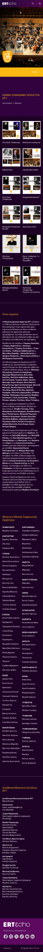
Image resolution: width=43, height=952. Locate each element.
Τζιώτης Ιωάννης (9, 605)
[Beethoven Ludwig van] (32, 130)
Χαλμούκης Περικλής (30, 557)
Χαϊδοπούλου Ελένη (30, 552)
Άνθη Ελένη (26, 680)
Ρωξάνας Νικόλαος (29, 662)
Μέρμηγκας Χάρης (29, 539)
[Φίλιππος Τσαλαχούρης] (11, 244)
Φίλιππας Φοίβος (9, 670)
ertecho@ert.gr (20, 931)
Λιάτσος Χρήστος (29, 741)
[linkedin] (32, 936)
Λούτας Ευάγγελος (9, 566)
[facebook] (6, 936)
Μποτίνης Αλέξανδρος (11, 748)
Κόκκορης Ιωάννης (29, 719)
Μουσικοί (18, 103)
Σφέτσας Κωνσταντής (11, 761)
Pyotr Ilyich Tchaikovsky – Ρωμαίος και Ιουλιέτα (31, 290)
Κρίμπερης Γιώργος (29, 723)
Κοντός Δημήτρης (29, 763)
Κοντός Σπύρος (28, 601)
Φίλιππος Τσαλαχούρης (7, 257)
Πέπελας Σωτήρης (29, 710)
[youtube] (27, 936)
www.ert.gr (7, 948)
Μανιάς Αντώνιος (9, 713)
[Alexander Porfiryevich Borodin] (11, 214)
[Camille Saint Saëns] (32, 157)
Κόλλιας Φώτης (28, 759)
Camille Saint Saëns (30, 170)
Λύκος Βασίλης (8, 740)
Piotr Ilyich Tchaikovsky (11, 142)
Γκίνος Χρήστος (28, 627)
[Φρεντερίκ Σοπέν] (32, 214)
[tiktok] (22, 936)
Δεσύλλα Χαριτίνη (29, 596)
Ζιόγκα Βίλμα (7, 631)
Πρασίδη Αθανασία (9, 592)
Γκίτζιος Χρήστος (9, 700)
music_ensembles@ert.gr (12, 807)
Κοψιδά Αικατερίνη (29, 605)
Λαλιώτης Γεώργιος (10, 735)
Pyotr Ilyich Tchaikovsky (7, 198)
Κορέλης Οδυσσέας (10, 539)
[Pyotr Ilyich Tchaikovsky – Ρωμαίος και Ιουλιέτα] (32, 275)
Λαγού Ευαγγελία (28, 688)
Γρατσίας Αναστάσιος (11, 557)
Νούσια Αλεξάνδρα (9, 587)
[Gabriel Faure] (11, 157)
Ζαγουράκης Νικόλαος (11, 627)
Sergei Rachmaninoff (31, 197)
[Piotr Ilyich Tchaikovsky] (11, 130)
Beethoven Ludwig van (31, 142)
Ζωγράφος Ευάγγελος (31, 531)
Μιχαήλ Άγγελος (28, 693)
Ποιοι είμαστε (7, 103)
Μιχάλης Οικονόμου (10, 531)
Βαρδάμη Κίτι (7, 622)
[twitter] (16, 936)
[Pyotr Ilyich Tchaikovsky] (11, 185)
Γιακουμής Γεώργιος (10, 696)
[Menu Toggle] (39, 3)
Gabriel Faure (7, 170)
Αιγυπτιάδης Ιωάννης (10, 618)
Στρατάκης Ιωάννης (10, 722)
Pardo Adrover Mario (30, 623)
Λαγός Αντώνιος (28, 684)
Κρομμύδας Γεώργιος (10, 644)
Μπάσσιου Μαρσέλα (10, 744)
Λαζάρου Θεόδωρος (30, 535)
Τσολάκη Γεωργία (9, 609)
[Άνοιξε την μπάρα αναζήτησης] (33, 3)
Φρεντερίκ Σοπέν (30, 227)
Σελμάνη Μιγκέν (8, 600)
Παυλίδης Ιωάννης (9, 757)
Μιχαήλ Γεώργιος (29, 697)
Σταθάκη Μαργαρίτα (10, 666)
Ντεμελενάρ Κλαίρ (9, 753)
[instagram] (11, 936)
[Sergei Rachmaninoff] (32, 185)
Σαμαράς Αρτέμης (9, 718)
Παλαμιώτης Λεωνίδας (31, 732)
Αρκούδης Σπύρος (29, 706)
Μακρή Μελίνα (28, 565)
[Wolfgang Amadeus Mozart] (11, 275)
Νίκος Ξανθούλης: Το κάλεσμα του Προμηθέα (31, 258)
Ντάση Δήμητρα (8, 653)
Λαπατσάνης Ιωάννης (10, 561)
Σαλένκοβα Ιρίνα (8, 596)
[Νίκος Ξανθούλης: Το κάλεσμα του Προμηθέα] (32, 244)
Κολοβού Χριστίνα (9, 731)
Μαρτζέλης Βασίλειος (11, 648)
